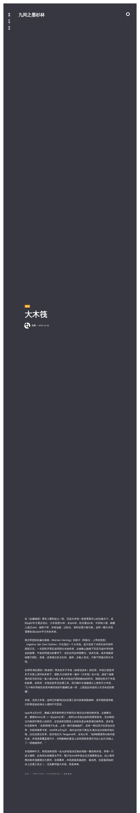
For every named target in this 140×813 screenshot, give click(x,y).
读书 (27, 306)
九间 (34, 325)
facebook (53, 774)
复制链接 (68, 774)
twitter (38, 774)
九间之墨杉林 (31, 14)
